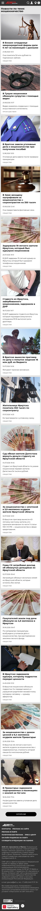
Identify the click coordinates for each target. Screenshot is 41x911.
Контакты (6, 829)
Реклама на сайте (20, 829)
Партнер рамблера (20, 901)
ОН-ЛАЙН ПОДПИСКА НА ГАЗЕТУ (15, 838)
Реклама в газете (9, 832)
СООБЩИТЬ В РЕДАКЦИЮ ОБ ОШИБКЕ (17, 841)
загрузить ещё (21, 814)
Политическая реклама (12, 835)
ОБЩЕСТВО (7, 61)
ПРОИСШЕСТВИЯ (9, 111)
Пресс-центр (30, 835)
